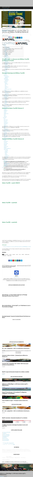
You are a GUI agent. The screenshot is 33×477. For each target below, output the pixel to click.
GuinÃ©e (23, 254)
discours (17, 254)
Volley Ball (5, 116)
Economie (5, 60)
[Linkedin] (17, 260)
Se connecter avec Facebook (6, 29)
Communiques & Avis (7, 57)
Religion (6, 101)
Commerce (6, 66)
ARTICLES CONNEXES (12, 285)
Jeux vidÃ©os (6, 136)
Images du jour (6, 146)
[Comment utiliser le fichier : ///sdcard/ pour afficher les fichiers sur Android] (16, 352)
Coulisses (6, 154)
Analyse (5, 140)
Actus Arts (6, 53)
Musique (5, 162)
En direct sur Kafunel (8, 48)
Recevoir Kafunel (5, 20)
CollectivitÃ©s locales (8, 91)
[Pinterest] (13, 260)
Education (5, 74)
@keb (16, 275)
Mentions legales (6, 15)
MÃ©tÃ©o (6, 77)
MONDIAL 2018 (6, 113)
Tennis (5, 115)
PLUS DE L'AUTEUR (21, 285)
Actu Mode (6, 150)
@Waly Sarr (1, 476)
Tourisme (6, 102)
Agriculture (6, 61)
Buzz (4, 118)
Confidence (5, 121)
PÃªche (6, 73)
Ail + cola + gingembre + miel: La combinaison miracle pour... (16, 348)
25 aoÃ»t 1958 (6, 254)
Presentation (5, 11)
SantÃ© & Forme (6, 96)
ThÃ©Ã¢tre (6, 55)
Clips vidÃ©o (6, 161)
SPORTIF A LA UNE (6, 106)
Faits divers (4, 117)
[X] (11, 260)
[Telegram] (21, 260)
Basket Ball (5, 108)
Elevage (6, 69)
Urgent (6, 50)
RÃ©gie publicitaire (17, 457)
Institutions (6, 94)
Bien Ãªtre (6, 152)
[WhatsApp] (15, 260)
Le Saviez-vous (7, 155)
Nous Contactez (23, 457)
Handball (5, 111)
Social (5, 100)
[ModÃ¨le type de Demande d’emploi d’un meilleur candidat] (16, 368)
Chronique (5, 142)
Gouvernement (7, 93)
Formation (6, 98)
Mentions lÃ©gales (9, 456)
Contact (4, 19)
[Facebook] (9, 260)
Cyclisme (5, 109)
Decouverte (4, 139)
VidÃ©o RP (5, 164)
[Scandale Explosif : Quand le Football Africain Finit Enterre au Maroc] (16, 311)
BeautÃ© (6, 64)
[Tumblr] (19, 260)
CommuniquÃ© (7, 59)
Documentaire (6, 143)
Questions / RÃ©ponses (7, 148)
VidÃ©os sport (6, 165)
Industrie (6, 72)
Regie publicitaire (6, 18)
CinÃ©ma (6, 54)
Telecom (5, 137)
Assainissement (7, 76)
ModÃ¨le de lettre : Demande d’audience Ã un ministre (14, 417)
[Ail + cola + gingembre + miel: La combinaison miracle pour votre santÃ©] (16, 345)
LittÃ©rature (6, 56)
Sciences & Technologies (7, 138)
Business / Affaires (7, 65)
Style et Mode (6, 149)
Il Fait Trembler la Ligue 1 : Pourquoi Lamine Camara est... (15, 400)
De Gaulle (10, 254)
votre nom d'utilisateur (5, 26)
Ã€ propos (3, 457)
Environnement (6, 75)
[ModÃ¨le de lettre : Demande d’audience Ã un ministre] (16, 414)
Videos (4, 159)
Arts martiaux (6, 107)
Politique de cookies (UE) (5, 459)
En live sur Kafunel (7, 49)
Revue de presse (6, 95)
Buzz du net (5, 120)
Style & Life (6, 157)
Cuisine (6, 153)
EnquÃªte (5, 145)
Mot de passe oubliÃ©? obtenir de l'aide (7, 30)
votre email (3, 35)
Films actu (5, 160)
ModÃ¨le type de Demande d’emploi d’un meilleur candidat (15, 371)
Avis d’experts (6, 141)
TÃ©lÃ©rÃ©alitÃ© (6, 163)
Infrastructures (7, 104)
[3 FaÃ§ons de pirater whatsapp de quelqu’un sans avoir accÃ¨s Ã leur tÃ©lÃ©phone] (16, 421)
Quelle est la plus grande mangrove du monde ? (24, 265)
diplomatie (14, 254)
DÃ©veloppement (7, 67)
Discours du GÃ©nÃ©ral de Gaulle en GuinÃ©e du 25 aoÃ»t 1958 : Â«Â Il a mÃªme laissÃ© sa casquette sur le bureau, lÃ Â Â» (9, 266)
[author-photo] (16, 274)
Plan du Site (5, 17)
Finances (6, 71)
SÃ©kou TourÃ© (9, 255)
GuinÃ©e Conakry (27, 254)
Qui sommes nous (6, 12)
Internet (5, 135)
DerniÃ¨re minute (7, 47)
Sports (4, 105)
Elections (6, 92)
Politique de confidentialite (8, 16)
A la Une (5, 46)
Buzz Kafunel (6, 119)
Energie (6, 70)
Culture (5, 51)
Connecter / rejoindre (6, 8)
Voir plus (3, 374)
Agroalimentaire (7, 62)
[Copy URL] (23, 260)
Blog (3, 10)
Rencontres (6, 156)
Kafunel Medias (6, 14)
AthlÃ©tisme (5, 110)
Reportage (5, 144)
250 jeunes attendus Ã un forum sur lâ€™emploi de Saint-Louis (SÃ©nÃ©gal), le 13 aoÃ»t (17, 246)
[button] (2, 167)
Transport (5, 103)
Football (5, 112)
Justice (6, 99)
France (20, 254)
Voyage (6, 158)
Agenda (6, 58)
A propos (5, 13)
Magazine (5, 147)
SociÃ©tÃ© (5, 97)
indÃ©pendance (4, 255)
